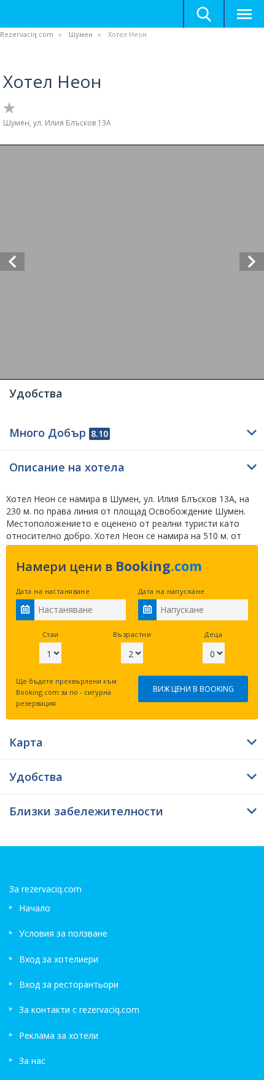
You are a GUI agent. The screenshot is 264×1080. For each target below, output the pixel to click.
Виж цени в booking (193, 689)
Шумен (81, 34)
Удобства (36, 776)
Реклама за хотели (58, 1035)
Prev (12, 261)
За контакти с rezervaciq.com (79, 1009)
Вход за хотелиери (58, 959)
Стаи (50, 634)
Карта (26, 742)
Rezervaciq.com (26, 34)
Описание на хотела (67, 467)
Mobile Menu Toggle (243, 14)
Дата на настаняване (53, 591)
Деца (213, 634)
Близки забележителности (86, 811)
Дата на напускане (171, 591)
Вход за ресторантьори (68, 984)
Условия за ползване (63, 933)
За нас (32, 1060)
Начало (34, 908)
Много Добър (58, 432)
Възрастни (132, 634)
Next (251, 261)
